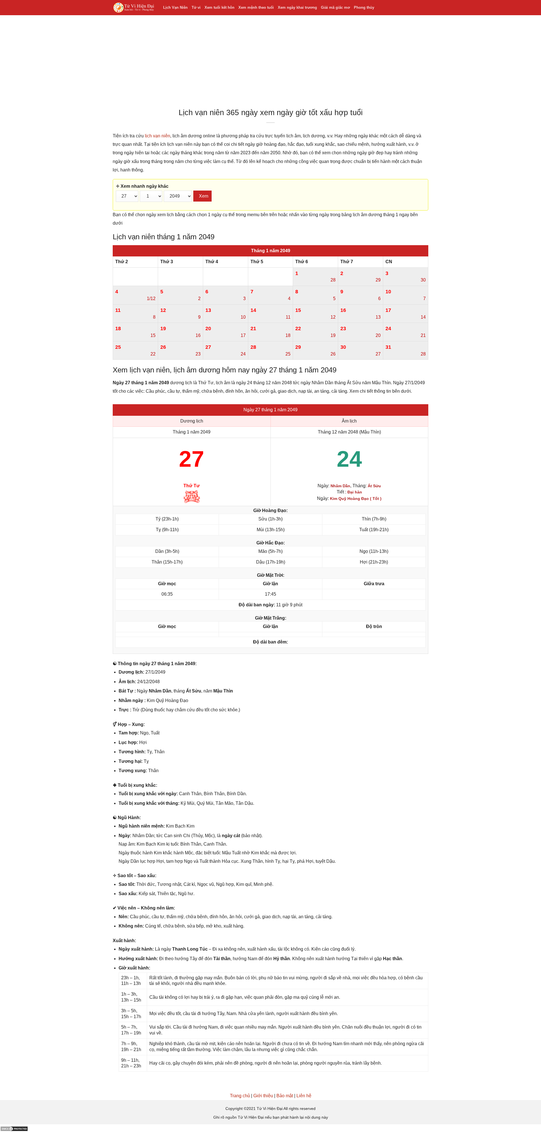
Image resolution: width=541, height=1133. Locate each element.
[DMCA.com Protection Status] (14, 1128)
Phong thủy (364, 7)
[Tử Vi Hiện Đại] (134, 8)
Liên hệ (303, 1095)
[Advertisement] (270, 63)
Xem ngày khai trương (297, 7)
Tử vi (196, 7)
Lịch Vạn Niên (175, 7)
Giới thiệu (263, 1095)
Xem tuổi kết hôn (219, 7)
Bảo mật (284, 1095)
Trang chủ (240, 1095)
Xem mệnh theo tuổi (256, 7)
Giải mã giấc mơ (335, 7)
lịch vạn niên (157, 135)
